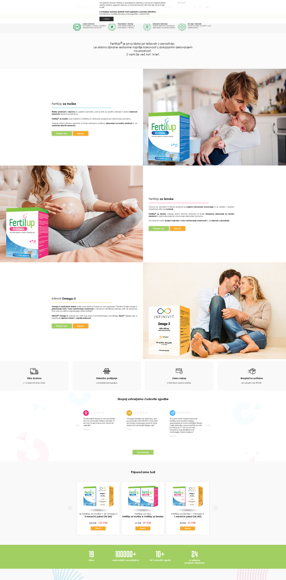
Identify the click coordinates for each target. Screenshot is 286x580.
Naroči (83, 83)
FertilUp (64, 209)
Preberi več (61, 238)
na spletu (196, 131)
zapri (182, 2)
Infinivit (57, 403)
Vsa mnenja (143, 557)
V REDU (106, 19)
